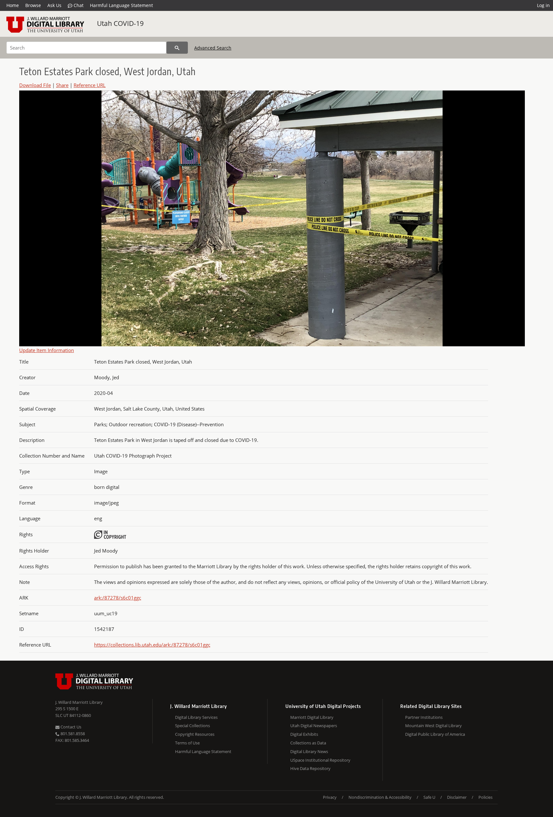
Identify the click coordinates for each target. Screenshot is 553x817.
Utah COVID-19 (120, 23)
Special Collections (192, 725)
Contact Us (70, 727)
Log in (543, 5)
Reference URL (90, 85)
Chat (78, 5)
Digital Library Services (196, 717)
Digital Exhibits (304, 734)
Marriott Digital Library (311, 717)
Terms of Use (187, 743)
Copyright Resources (194, 734)
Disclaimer (457, 797)
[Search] (177, 48)
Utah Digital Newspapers (313, 725)
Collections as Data (308, 743)
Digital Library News (309, 751)
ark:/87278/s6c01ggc (117, 597)
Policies (485, 797)
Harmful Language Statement (121, 5)
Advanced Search (212, 48)
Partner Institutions (424, 717)
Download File (35, 85)
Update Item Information (46, 350)
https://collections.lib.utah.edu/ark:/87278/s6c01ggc (152, 644)
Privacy (330, 797)
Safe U (429, 797)
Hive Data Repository (310, 768)
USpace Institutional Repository (320, 760)
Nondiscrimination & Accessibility (380, 797)
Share (62, 85)
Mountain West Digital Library (433, 725)
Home (12, 5)
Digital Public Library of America (435, 734)
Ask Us (54, 5)
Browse (33, 5)
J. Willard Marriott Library (79, 702)
